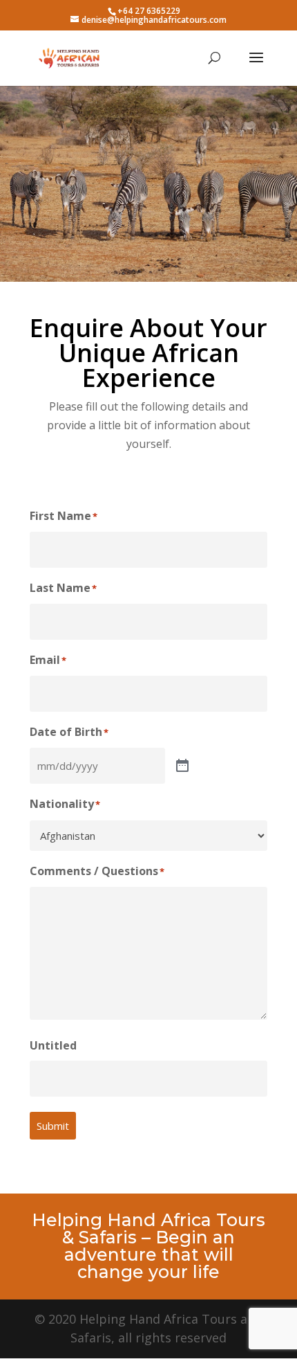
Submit (53, 1126)
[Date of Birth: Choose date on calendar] (182, 766)
